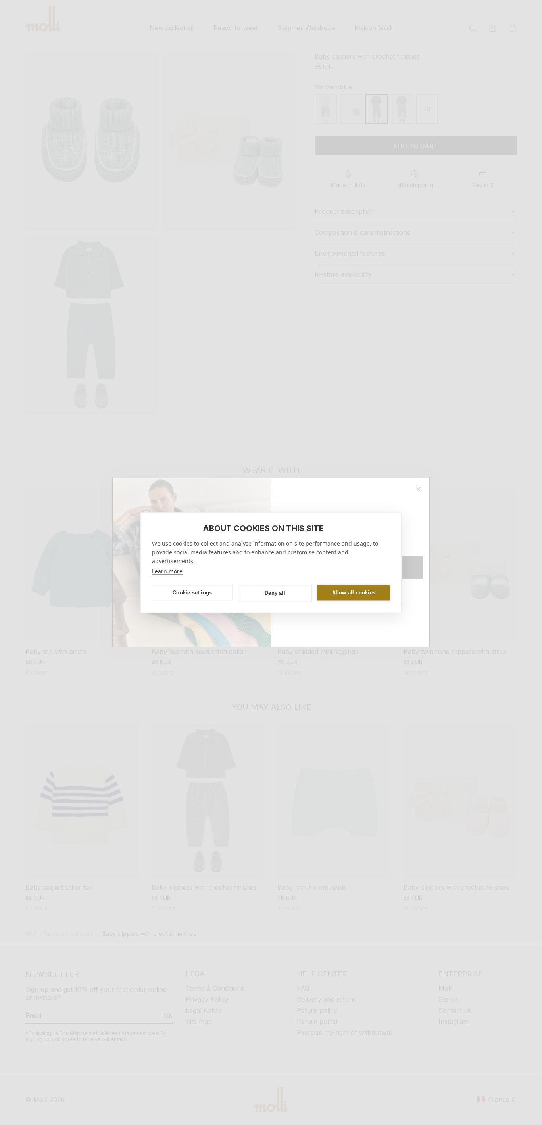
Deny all (275, 593)
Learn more (167, 571)
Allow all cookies (353, 593)
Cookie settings (192, 593)
